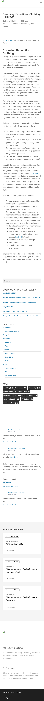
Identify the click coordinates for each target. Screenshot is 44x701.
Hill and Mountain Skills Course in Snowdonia (19, 302)
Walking (8, 361)
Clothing (8, 388)
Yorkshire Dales (10, 403)
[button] (41, 3)
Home (5, 40)
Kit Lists (8, 342)
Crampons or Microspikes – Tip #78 (15, 311)
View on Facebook (8, 441)
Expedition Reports (12, 331)
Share (16, 441)
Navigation (7, 335)
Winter (5, 26)
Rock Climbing (10, 353)
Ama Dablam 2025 (9, 293)
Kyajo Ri (18, 237)
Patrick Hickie (10, 21)
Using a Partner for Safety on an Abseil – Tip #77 (20, 316)
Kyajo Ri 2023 (8, 307)
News (11, 40)
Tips (32, 24)
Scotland (19, 395)
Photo (8, 482)
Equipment (20, 388)
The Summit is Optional (16, 430)
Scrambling (9, 357)
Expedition (15, 24)
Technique (27, 399)
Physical (7, 395)
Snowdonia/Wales (11, 399)
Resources (25, 24)
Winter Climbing (10, 368)
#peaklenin (14, 457)
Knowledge (34, 388)
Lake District (9, 391)
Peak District (24, 391)
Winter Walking (10, 375)
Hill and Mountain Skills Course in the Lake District (21, 297)
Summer (6, 349)
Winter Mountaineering (13, 372)
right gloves (33, 173)
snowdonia (31, 395)
